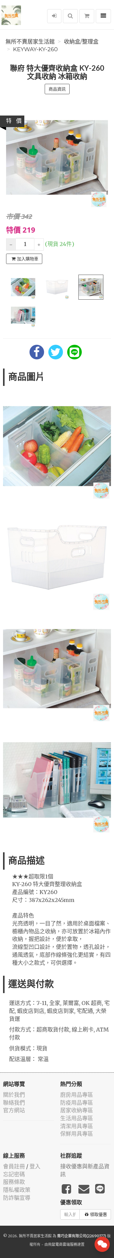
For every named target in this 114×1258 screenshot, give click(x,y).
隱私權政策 (16, 1189)
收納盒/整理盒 (81, 41)
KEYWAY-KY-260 (35, 49)
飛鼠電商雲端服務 (62, 1244)
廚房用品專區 (76, 1094)
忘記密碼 (14, 1174)
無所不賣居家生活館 (30, 41)
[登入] (54, 16)
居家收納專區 (76, 1110)
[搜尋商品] (70, 16)
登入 (34, 1166)
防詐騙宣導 (16, 1197)
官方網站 (14, 1110)
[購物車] (86, 16)
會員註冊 (14, 1166)
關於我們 (14, 1094)
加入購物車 (27, 259)
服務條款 (14, 1181)
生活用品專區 (76, 1118)
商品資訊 (57, 89)
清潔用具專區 (76, 1126)
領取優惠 (98, 1214)
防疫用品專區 (76, 1102)
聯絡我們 (14, 1102)
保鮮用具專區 (76, 1133)
